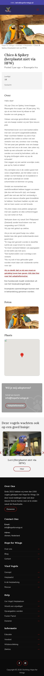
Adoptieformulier (16, 405)
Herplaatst (9, 577)
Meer (22, 469)
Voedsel (7, 639)
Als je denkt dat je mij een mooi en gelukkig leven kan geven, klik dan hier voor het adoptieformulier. (21, 273)
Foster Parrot (10, 616)
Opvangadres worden (13, 611)
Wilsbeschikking (11, 644)
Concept (7, 572)
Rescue (7, 587)
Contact (7, 558)
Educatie (8, 634)
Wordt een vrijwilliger (13, 606)
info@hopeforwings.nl (16, 398)
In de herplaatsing (11, 582)
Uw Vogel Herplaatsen (14, 601)
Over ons (8, 549)
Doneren (11, 509)
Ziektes (7, 649)
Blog (6, 554)
